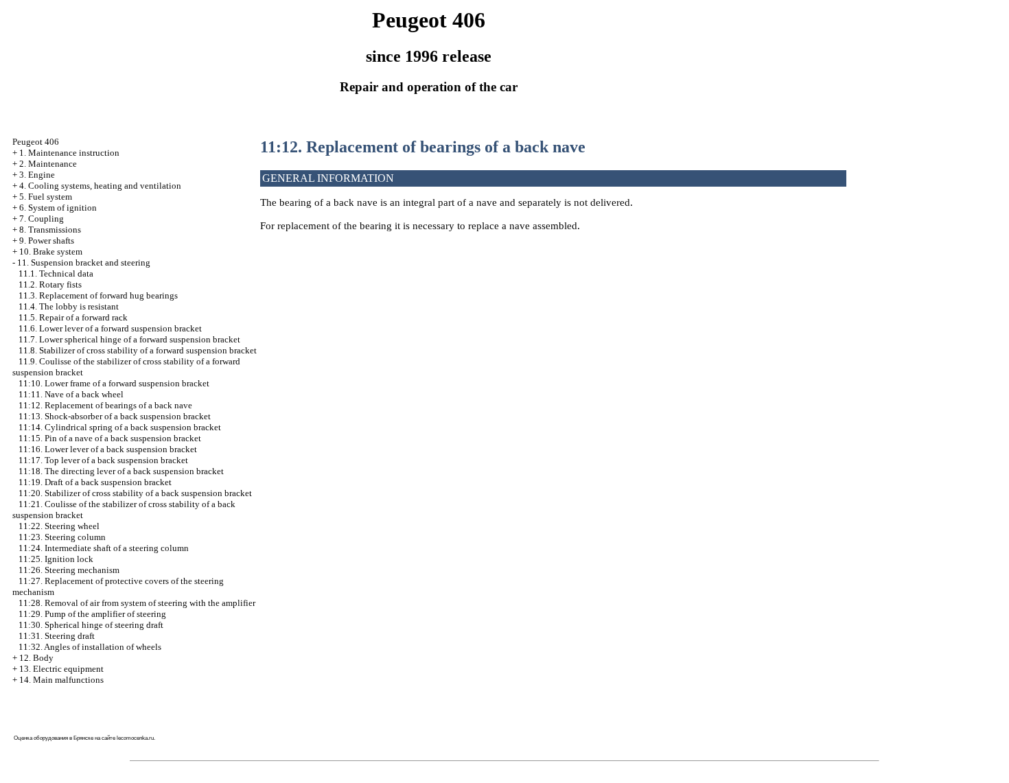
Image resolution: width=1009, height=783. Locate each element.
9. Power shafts (46, 240)
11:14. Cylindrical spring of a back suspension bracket (120, 427)
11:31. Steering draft (57, 636)
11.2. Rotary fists (50, 284)
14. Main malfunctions (61, 680)
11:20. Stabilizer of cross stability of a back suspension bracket (135, 493)
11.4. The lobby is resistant (69, 306)
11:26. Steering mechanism (69, 570)
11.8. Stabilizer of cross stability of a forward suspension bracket (138, 350)
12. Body (36, 658)
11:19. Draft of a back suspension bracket (95, 482)
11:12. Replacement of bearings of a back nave (105, 405)
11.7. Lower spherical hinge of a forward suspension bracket (129, 339)
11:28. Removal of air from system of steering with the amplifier (137, 603)
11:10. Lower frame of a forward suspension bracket (114, 383)
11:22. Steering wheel (59, 526)
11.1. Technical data (56, 273)
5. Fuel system (45, 196)
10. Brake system (50, 251)
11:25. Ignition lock (56, 559)
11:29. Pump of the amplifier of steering (92, 614)
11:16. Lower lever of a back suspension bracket (108, 449)
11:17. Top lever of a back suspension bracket (103, 460)
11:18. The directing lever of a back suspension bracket (121, 471)
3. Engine (37, 175)
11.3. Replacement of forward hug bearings (98, 295)
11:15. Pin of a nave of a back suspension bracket (110, 438)
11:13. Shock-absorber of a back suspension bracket (115, 416)
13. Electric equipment (61, 669)
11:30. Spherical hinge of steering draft (91, 625)
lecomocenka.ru (135, 738)
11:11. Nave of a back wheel (71, 394)
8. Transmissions (50, 229)
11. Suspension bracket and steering (83, 262)
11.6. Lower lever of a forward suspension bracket (110, 328)
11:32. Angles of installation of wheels (90, 647)
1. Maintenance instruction (69, 153)
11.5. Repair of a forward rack (73, 317)
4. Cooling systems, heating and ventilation (100, 185)
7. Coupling (41, 218)
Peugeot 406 (35, 142)
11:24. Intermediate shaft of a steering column (104, 548)
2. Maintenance (48, 164)
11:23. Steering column (62, 537)
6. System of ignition (58, 207)
